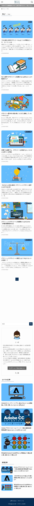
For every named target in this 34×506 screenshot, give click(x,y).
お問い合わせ (13, 500)
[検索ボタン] (32, 2)
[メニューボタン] (2, 2)
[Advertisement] (17, 303)
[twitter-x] (16, 373)
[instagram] (18, 373)
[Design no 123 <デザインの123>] (17, 2)
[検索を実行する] (31, 324)
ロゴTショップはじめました (17, 368)
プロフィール (21, 500)
